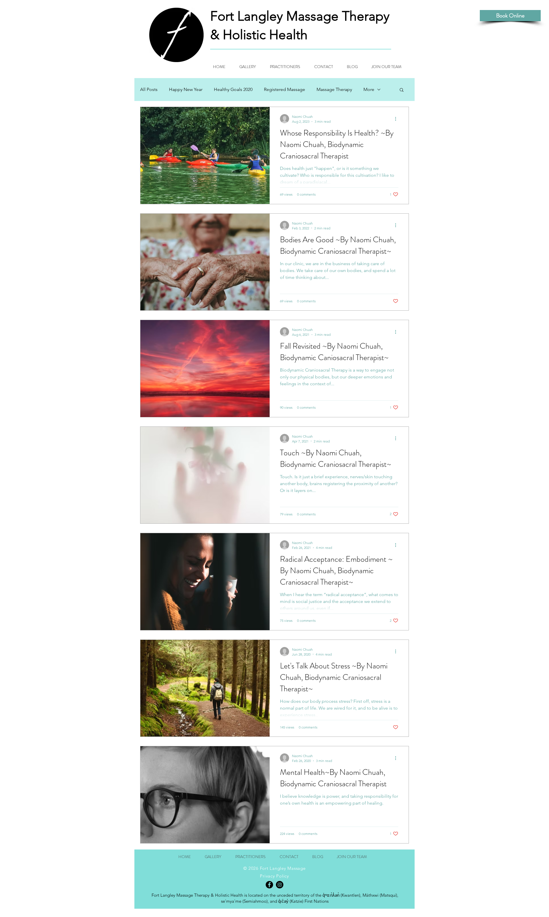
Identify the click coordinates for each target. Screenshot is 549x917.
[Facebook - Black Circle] (269, 884)
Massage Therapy (334, 89)
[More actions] (397, 118)
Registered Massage (284, 89)
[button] (401, 90)
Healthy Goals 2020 (233, 89)
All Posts (149, 89)
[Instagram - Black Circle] (279, 884)
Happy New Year (185, 89)
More (368, 89)
